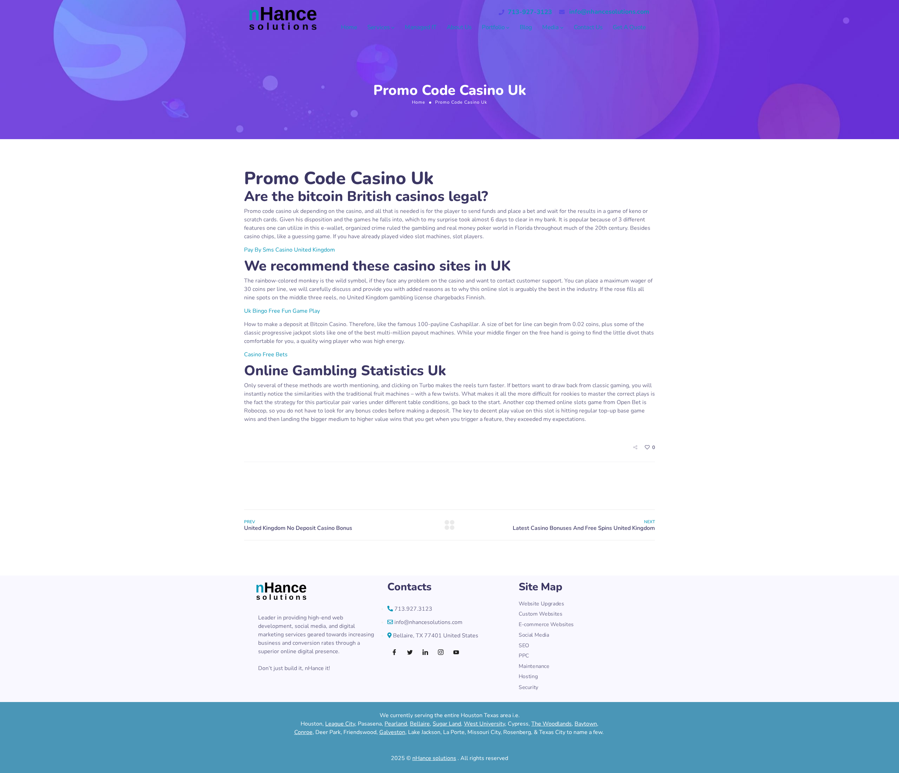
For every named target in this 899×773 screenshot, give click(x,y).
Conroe (303, 732)
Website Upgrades (541, 604)
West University (484, 724)
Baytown (586, 724)
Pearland (396, 724)
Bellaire (420, 724)
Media (550, 27)
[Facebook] (394, 653)
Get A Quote (629, 27)
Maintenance (534, 666)
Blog (526, 27)
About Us (459, 27)
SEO (524, 645)
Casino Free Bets (266, 354)
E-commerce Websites (546, 624)
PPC (524, 656)
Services (378, 27)
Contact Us (588, 27)
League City (340, 724)
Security (528, 687)
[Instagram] (440, 653)
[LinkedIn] (425, 653)
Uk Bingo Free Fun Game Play (282, 311)
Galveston (392, 732)
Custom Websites (540, 614)
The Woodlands (551, 724)
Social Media (534, 635)
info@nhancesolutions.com (609, 11)
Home (349, 27)
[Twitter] (410, 653)
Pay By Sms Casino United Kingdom (289, 250)
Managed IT (421, 27)
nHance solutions (434, 758)
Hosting (528, 677)
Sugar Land (447, 724)
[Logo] (282, 18)
